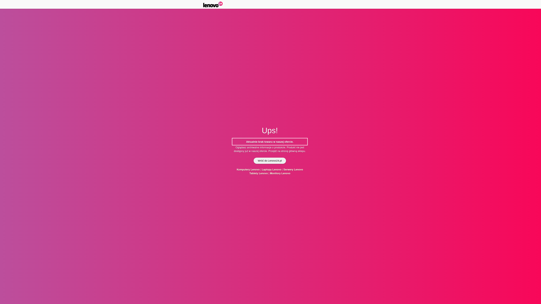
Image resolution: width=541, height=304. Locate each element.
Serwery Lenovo (293, 169)
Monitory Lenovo (280, 173)
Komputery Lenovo (248, 169)
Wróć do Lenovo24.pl (270, 160)
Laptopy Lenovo (271, 169)
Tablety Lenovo (258, 173)
